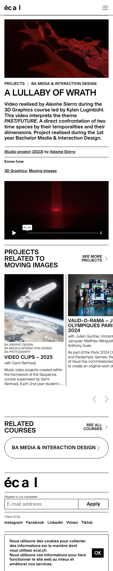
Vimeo (72, 522)
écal (20, 482)
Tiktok (87, 522)
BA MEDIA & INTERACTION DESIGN (64, 84)
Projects (14, 84)
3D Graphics (15, 171)
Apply (93, 504)
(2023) (37, 152)
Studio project (17, 152)
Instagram (13, 522)
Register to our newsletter (20, 497)
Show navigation (105, 7)
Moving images (43, 171)
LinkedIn (55, 522)
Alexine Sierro (63, 152)
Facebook (35, 522)
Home (12, 7)
